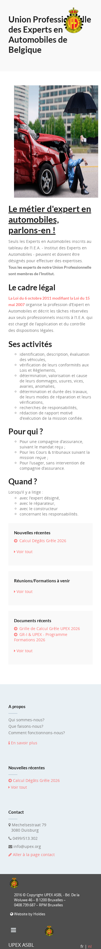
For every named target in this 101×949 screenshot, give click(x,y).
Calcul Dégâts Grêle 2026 (42, 540)
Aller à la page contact (34, 854)
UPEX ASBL (21, 944)
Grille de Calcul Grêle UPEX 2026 (49, 628)
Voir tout (24, 551)
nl (90, 946)
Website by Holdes (29, 913)
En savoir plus (23, 742)
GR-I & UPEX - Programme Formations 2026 (40, 637)
